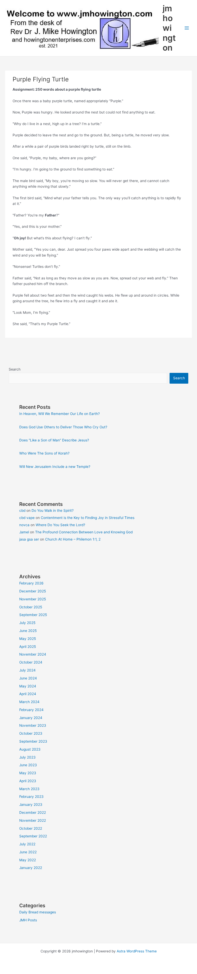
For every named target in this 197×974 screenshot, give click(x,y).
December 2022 (32, 812)
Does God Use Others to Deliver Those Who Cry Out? (63, 427)
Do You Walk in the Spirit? (53, 510)
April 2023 (27, 781)
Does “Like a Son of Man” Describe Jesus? (54, 440)
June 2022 (28, 852)
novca (24, 525)
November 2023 (32, 725)
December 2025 (32, 591)
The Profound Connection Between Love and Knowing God (84, 532)
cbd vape (27, 518)
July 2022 (27, 844)
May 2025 (27, 639)
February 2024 (31, 710)
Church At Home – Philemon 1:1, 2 (73, 539)
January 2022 (30, 868)
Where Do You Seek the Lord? (60, 525)
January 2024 (30, 718)
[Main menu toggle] (187, 28)
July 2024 (27, 670)
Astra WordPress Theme (137, 951)
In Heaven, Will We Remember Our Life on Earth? (59, 414)
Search (15, 369)
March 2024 (29, 702)
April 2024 (27, 694)
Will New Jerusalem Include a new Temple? (54, 467)
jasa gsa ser (29, 539)
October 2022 (30, 828)
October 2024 (30, 662)
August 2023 (30, 749)
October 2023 (30, 733)
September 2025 (33, 615)
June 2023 (28, 765)
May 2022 (27, 860)
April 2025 (27, 647)
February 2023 (31, 797)
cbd (22, 510)
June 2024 (28, 678)
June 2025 (28, 631)
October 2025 (30, 607)
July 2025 (27, 623)
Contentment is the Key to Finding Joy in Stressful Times (87, 518)
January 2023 (30, 804)
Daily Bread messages (37, 912)
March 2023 (29, 789)
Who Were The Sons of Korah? (44, 453)
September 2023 (33, 741)
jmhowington (169, 28)
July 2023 (27, 757)
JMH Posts (28, 920)
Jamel (24, 532)
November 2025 (32, 599)
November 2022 (32, 820)
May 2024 (27, 686)
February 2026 (31, 583)
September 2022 (33, 836)
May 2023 (27, 773)
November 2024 (32, 654)
